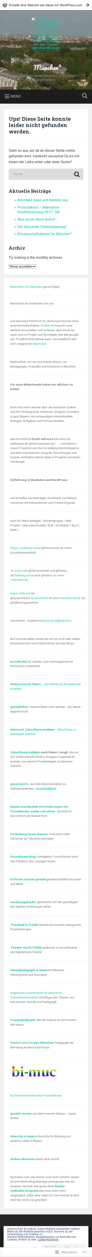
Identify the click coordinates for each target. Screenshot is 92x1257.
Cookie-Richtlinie (48, 1239)
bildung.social (24, 575)
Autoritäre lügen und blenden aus (42, 200)
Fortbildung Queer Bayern (29, 834)
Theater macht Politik (26, 947)
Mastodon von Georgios (26, 286)
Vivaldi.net (47, 325)
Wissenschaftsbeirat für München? (44, 234)
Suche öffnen (83, 96)
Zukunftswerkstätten (25, 752)
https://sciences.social (25, 548)
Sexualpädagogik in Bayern (30, 970)
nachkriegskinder (23, 902)
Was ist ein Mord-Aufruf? (36, 219)
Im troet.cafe (19, 570)
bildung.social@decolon (55, 620)
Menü (16, 96)
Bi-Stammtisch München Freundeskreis (35, 1095)
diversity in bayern (23, 1136)
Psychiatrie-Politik (24, 924)
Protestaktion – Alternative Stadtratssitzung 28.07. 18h (38, 209)
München (46, 67)
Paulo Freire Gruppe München (32, 1042)
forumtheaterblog (23, 856)
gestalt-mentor (21, 1113)
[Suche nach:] (46, 174)
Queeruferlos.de (41, 598)
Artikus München (22, 1159)
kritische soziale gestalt (27, 879)
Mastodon (39, 343)
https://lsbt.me (20, 593)
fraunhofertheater (23, 1020)
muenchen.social (69, 598)
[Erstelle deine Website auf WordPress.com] (46, 5)
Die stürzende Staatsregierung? (42, 227)
